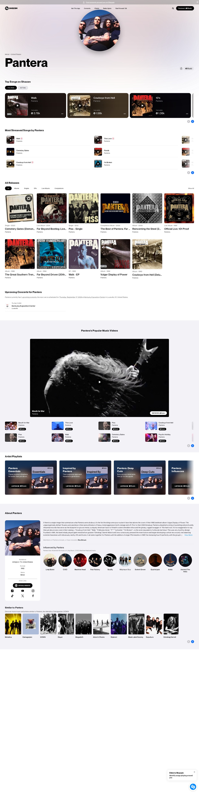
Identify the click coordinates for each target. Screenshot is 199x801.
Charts (97, 8)
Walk (18, 139)
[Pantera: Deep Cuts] (140, 477)
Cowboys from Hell (23, 162)
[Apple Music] (9, 235)
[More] (78, 139)
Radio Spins (107, 8)
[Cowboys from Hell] (47, 163)
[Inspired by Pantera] (85, 477)
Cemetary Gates (22, 150)
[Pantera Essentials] (31, 477)
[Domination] (186, 140)
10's (193, 150)
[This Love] (135, 139)
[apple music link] (189, 68)
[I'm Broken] (135, 163)
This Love (108, 139)
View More (188, 535)
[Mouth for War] (186, 164)
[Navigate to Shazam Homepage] (11, 8)
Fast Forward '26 (121, 8)
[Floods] (135, 151)
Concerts (87, 8)
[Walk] (47, 139)
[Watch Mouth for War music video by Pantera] (99, 382)
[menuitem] (75, 8)
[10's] (186, 152)
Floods (106, 150)
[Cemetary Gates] (47, 151)
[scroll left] (188, 121)
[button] (197, 2)
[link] (158, 413)
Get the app (75, 8)
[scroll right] (192, 121)
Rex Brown (82, 540)
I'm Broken (108, 162)
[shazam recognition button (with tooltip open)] (193, 787)
